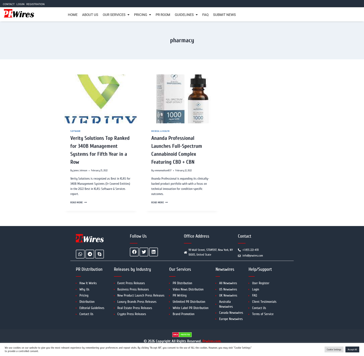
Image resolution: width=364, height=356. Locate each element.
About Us (90, 15)
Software (75, 131)
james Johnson (80, 170)
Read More (78, 202)
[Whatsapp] (80, 254)
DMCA (175, 334)
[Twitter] (144, 252)
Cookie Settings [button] (334, 349)
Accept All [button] (352, 349)
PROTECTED (185, 334)
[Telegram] (90, 254)
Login (20, 4)
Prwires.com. (211, 341)
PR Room (163, 15)
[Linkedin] (153, 252)
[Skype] (99, 254)
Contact (9, 4)
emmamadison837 (163, 170)
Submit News (224, 15)
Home (73, 15)
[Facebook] (134, 252)
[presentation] (101, 98)
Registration (35, 4)
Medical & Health (160, 131)
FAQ (205, 15)
